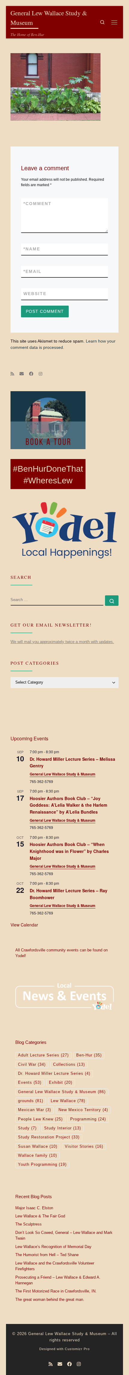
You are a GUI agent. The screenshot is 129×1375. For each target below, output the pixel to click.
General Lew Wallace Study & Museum (62, 774)
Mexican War (34, 1110)
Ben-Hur (89, 1055)
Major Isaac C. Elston (34, 1208)
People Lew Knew (40, 1119)
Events (29, 1082)
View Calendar (24, 925)
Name (31, 248)
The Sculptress (28, 1224)
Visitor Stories (84, 1146)
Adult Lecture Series (43, 1055)
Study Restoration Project (49, 1137)
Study (27, 1128)
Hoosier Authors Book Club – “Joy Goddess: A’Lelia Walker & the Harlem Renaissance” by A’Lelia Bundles (68, 805)
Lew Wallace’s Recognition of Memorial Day (53, 1247)
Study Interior (62, 1128)
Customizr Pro (77, 1349)
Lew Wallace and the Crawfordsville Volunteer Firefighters (54, 1266)
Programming (88, 1119)
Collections (69, 1064)
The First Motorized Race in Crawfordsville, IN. (56, 1291)
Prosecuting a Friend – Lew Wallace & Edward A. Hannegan (57, 1280)
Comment (37, 203)
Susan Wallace (37, 1146)
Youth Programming (42, 1164)
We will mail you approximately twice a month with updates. (62, 641)
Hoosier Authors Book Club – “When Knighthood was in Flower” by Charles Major (69, 851)
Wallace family (37, 1155)
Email (32, 271)
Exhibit (60, 1082)
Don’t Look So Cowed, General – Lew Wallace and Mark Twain (63, 1236)
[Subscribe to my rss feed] (12, 374)
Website (34, 293)
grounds (30, 1101)
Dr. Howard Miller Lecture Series (54, 1073)
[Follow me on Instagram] (40, 374)
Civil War (32, 1064)
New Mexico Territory (83, 1110)
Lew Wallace (68, 1101)
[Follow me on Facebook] (31, 374)
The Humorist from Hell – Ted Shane (47, 1255)
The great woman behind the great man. (49, 1300)
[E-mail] (22, 374)
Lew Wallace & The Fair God (40, 1216)
